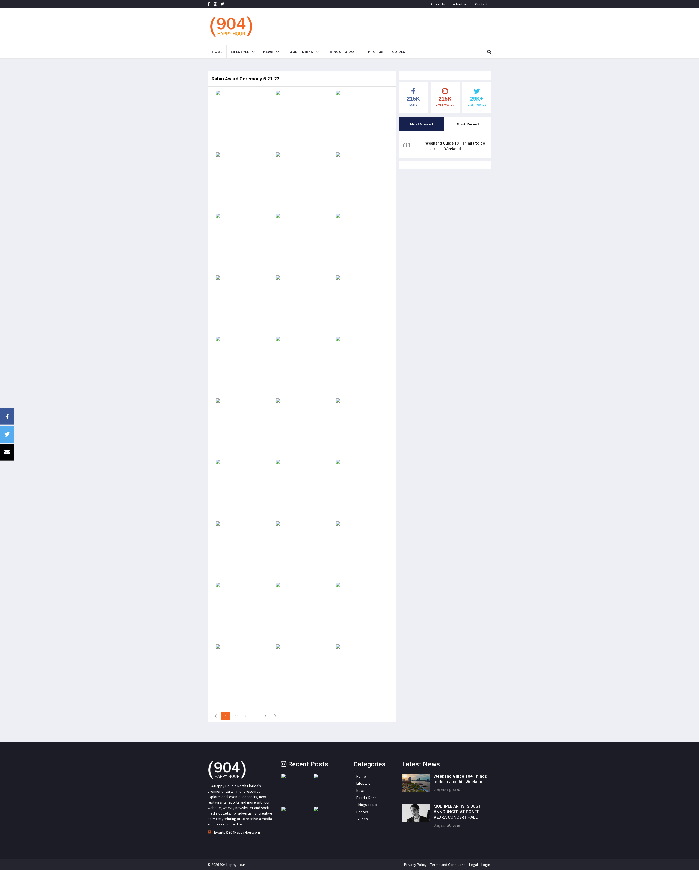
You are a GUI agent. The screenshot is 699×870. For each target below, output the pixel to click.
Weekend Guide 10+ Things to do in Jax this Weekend (455, 145)
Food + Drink (300, 51)
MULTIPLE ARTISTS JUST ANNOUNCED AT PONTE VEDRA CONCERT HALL (457, 812)
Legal (473, 864)
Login (485, 864)
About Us (438, 4)
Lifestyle (240, 51)
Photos (376, 51)
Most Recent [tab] (468, 124)
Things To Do (340, 51)
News (268, 51)
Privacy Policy (415, 864)
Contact (481, 4)
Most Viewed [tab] (421, 124)
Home (217, 51)
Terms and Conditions (448, 864)
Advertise (460, 4)
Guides (398, 51)
